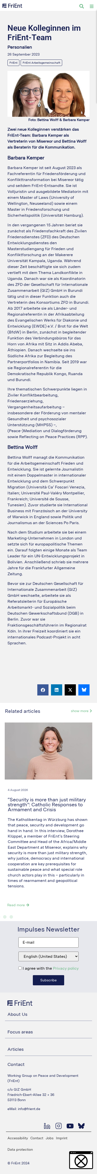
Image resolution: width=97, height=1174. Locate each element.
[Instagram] (58, 1126)
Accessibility (17, 1138)
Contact (36, 1138)
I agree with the (50, 968)
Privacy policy (66, 968)
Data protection (20, 1149)
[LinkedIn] (47, 1126)
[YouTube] (70, 1126)
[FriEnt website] (12, 6)
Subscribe (48, 980)
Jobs (49, 1138)
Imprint (61, 1138)
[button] (42, 689)
